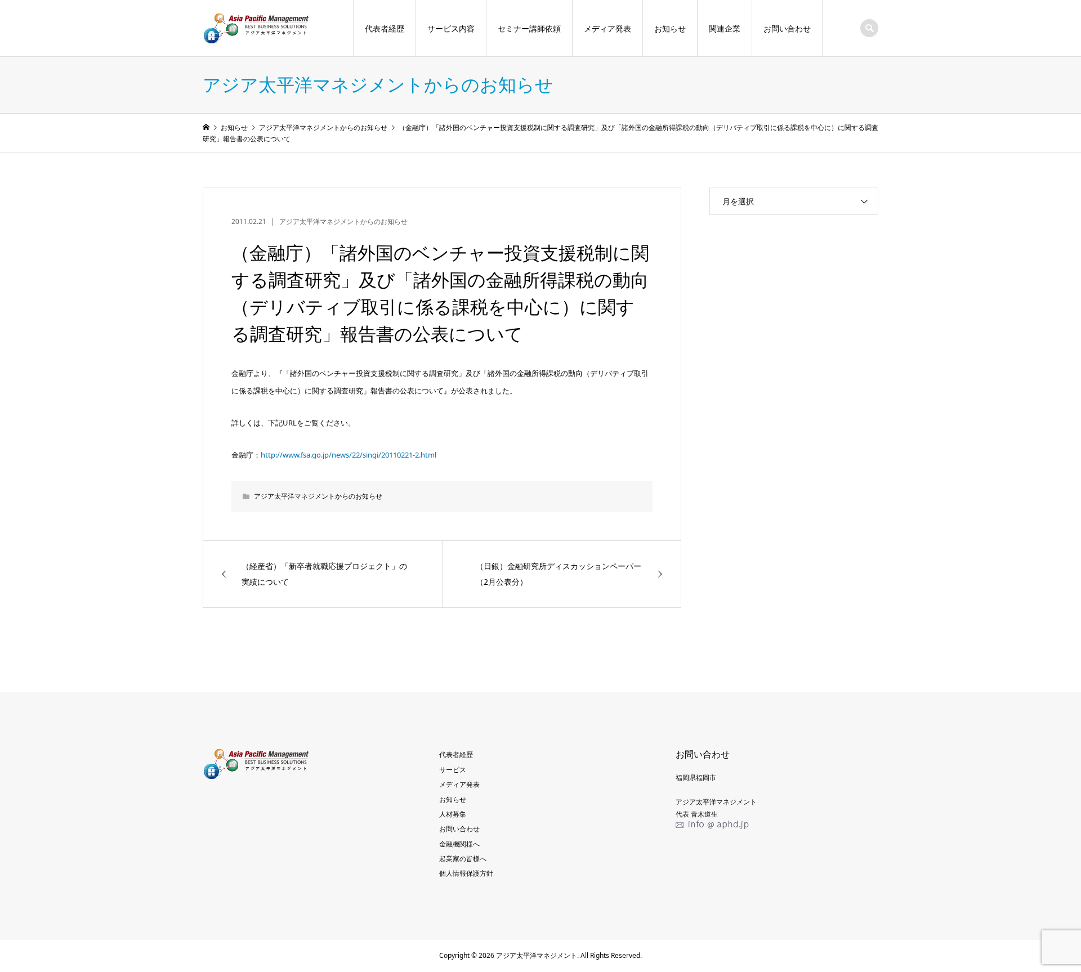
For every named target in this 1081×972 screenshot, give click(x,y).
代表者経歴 (384, 28)
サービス (452, 769)
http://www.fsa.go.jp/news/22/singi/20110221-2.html (348, 455)
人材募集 (452, 814)
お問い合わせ (787, 28)
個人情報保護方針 (466, 873)
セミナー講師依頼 (529, 28)
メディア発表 (607, 28)
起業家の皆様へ (462, 858)
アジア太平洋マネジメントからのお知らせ (343, 221)
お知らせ (670, 28)
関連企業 (724, 28)
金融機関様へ (459, 844)
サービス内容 (451, 28)
